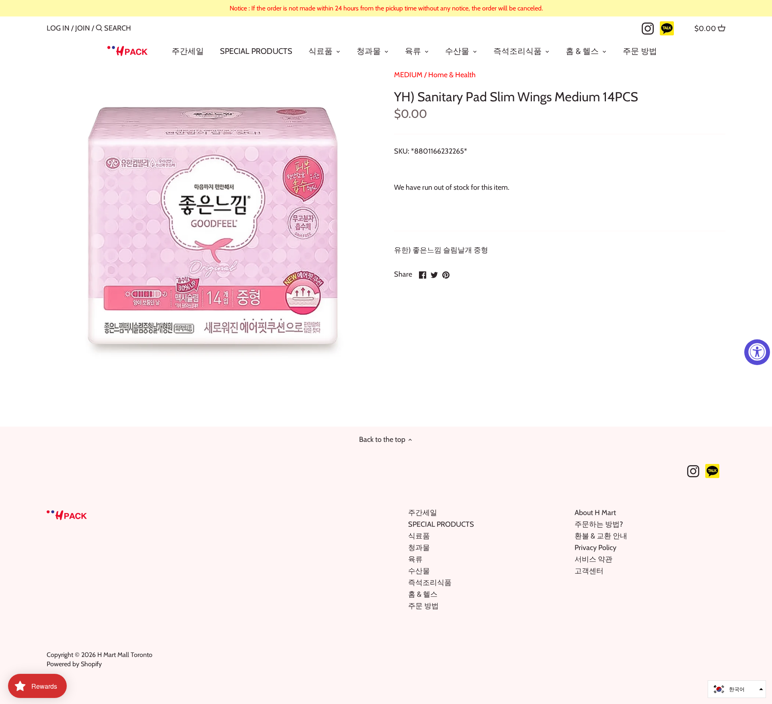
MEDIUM (408, 74)
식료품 (419, 536)
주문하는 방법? (599, 524)
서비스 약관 (593, 559)
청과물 (419, 547)
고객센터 (589, 570)
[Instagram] (648, 27)
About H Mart (595, 512)
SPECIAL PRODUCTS (441, 524)
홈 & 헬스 (422, 594)
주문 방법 (423, 605)
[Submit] (99, 29)
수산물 (419, 570)
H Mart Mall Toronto (124, 655)
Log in (58, 28)
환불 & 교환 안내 (601, 536)
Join (82, 28)
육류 (415, 559)
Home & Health (452, 74)
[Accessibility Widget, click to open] (757, 352)
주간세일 (422, 512)
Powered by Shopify (74, 664)
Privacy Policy (595, 547)
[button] (737, 689)
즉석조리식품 (430, 582)
